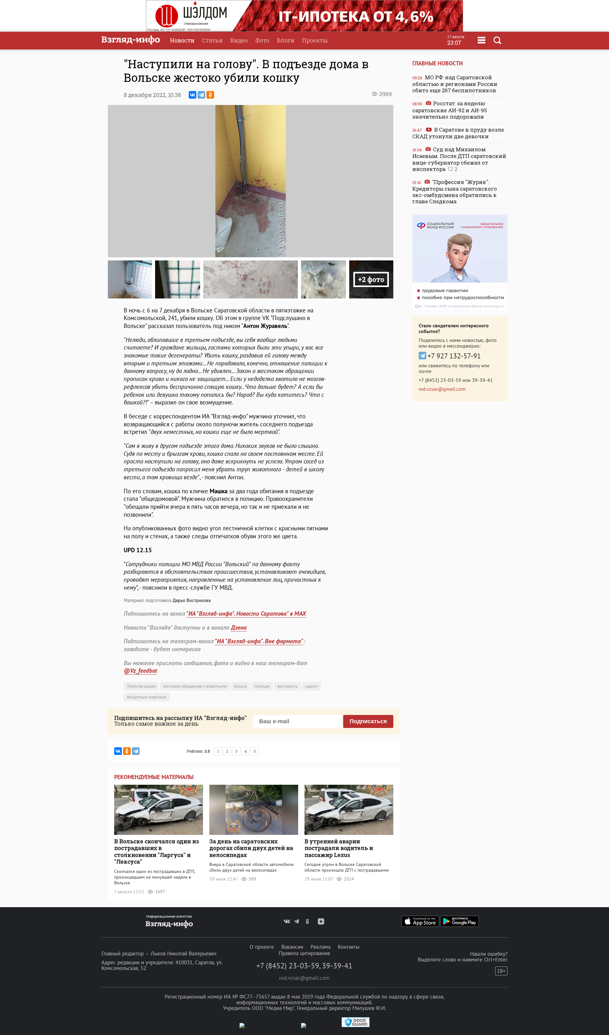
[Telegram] (201, 95)
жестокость (287, 686)
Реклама (321, 946)
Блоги (285, 40)
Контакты (348, 946)
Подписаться (368, 721)
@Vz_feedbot (140, 670)
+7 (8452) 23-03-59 (440, 380)
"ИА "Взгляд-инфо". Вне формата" (259, 641)
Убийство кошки (141, 686)
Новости (182, 40)
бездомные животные (147, 697)
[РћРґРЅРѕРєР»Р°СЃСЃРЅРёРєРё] (210, 95)
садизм (311, 686)
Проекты (315, 40)
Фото (262, 40)
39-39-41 (482, 380)
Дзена (239, 627)
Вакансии (292, 946)
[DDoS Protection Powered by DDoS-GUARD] (356, 1025)
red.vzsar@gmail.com (442, 389)
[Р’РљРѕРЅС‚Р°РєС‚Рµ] (192, 95)
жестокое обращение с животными (194, 686)
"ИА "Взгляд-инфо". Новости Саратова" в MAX (246, 613)
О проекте (262, 946)
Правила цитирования (304, 953)
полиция (262, 686)
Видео (239, 40)
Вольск (240, 686)
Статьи (212, 40)
